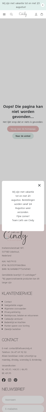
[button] (42, 5)
